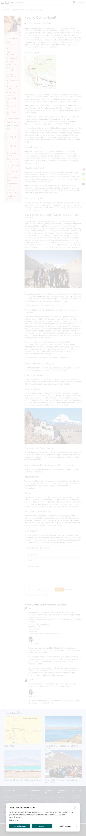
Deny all (42, 826)
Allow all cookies (20, 826)
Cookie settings (65, 826)
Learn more (13, 820)
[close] (75, 807)
